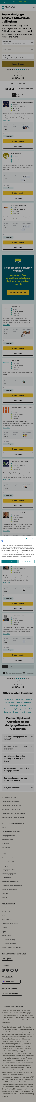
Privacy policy (30, 539)
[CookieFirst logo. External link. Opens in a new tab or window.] (2, 541)
